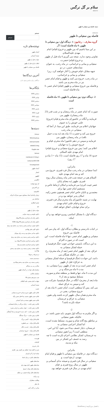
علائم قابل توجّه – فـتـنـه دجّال (30, 327)
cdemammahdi (34, 142)
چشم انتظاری (35, 203)
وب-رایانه (36, 376)
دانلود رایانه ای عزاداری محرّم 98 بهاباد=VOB (25, 222)
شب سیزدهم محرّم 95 (32, 277)
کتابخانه (37, 342)
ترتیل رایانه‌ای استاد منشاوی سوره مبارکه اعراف (24, 195)
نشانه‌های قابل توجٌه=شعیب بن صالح (28, 372)
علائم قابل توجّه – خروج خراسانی (29, 331)
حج (38, 206)
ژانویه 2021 (35, 116)
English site (35, 149)
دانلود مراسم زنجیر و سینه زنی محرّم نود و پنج (25, 237)
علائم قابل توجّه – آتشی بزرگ (30, 319)
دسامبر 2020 (35, 120)
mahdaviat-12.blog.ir (32, 157)
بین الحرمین (35, 187)
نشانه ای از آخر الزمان (32, 353)
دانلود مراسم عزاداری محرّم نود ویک (28, 244)
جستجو (37, 33)
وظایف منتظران (34, 380)
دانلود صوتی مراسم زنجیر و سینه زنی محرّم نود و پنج (23, 225)
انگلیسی (36, 180)
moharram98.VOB (33, 161)
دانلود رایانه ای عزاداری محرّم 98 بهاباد (27, 218)
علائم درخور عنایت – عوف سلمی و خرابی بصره (25, 308)
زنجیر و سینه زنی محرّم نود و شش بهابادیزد (26, 262)
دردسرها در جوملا (34, 254)
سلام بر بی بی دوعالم (32, 266)
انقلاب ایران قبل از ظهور (31, 63)
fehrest (37, 153)
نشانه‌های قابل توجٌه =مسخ (31, 369)
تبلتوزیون (36, 191)
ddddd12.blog (34, 145)
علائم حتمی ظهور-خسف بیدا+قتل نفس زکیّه (26, 296)
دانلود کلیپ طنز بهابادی (32, 229)
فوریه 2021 (35, 112)
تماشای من (35, 199)
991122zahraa (34, 138)
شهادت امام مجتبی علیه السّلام (30, 281)
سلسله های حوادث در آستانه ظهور (28, 270)
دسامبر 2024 (35, 101)
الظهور (37, 176)
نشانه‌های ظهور (34, 361)
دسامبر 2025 (35, 93)
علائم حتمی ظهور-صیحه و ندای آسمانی (27, 300)
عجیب (37, 289)
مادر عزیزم (35, 346)
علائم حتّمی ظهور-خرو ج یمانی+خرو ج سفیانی (25, 292)
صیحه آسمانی (35, 56)
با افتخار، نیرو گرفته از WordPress (88, 406)
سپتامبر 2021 (35, 105)
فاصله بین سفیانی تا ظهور (83, 35)
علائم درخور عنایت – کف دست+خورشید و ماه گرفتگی (23, 311)
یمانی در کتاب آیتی (33, 388)
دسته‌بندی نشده (34, 258)
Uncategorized (34, 164)
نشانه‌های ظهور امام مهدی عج (30, 365)
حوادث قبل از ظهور (33, 59)
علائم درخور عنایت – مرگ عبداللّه (29, 315)
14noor (37, 134)
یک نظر (37, 384)
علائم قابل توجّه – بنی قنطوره (30, 323)
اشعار (37, 172)
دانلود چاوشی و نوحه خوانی (31, 214)
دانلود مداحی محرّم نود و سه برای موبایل (26, 233)
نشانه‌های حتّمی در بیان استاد (30, 357)
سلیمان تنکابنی (34, 273)
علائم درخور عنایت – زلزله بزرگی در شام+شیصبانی (23, 304)
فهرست (36, 338)
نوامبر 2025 (35, 97)
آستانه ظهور (35, 52)
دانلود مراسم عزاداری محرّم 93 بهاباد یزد (27, 241)
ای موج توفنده (35, 184)
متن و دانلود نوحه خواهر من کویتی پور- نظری (25, 350)
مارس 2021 (35, 109)
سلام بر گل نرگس (84, 7)
